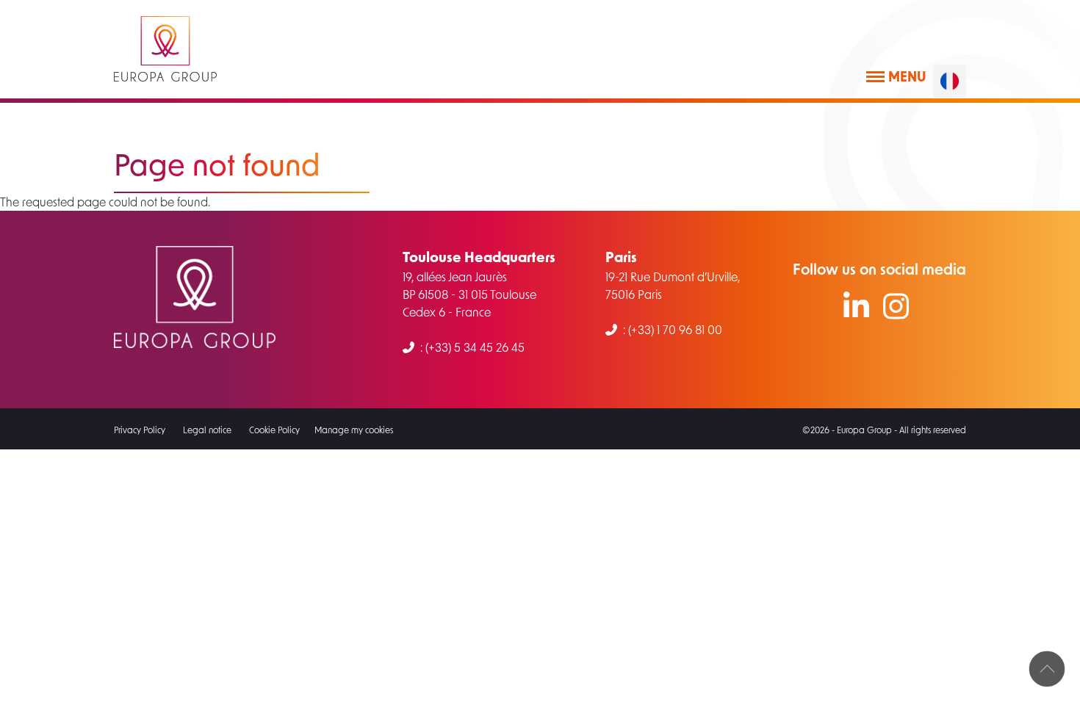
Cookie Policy (274, 429)
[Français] (949, 81)
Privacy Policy (139, 429)
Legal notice (207, 429)
